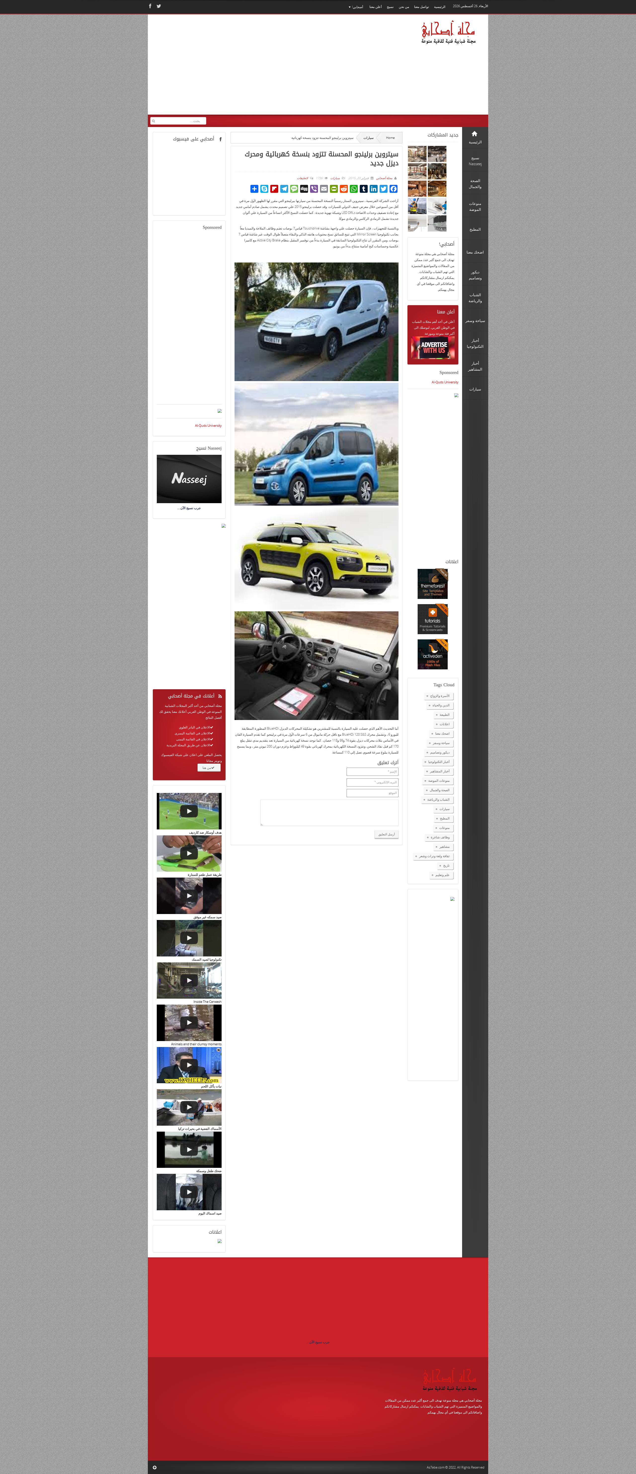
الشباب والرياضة (438, 799)
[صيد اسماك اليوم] (189, 1192)
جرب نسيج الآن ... (318, 1342)
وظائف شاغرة (440, 837)
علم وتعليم (443, 875)
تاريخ (446, 865)
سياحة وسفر (441, 743)
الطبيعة (445, 714)
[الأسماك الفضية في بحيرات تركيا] (189, 1107)
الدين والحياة (441, 705)
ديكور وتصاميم (440, 752)
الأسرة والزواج (440, 695)
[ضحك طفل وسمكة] (189, 1150)
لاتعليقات (302, 178)
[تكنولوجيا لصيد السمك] (189, 938)
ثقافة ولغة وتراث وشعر (434, 856)
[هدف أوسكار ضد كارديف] (189, 811)
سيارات (368, 137)
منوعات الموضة (439, 780)
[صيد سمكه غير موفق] (189, 896)
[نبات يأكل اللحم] (189, 1065)
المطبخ (445, 818)
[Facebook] (149, 6)
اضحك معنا (442, 733)
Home (390, 137)
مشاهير (444, 846)
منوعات (444, 827)
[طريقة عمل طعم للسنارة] (189, 853)
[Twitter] (158, 6)
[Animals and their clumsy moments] (189, 1023)
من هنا (206, 767)
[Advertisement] (246, 67)
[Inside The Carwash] (189, 980)
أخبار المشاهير (440, 771)
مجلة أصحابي (383, 178)
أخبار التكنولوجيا (439, 761)
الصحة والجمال (440, 790)
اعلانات (445, 724)
